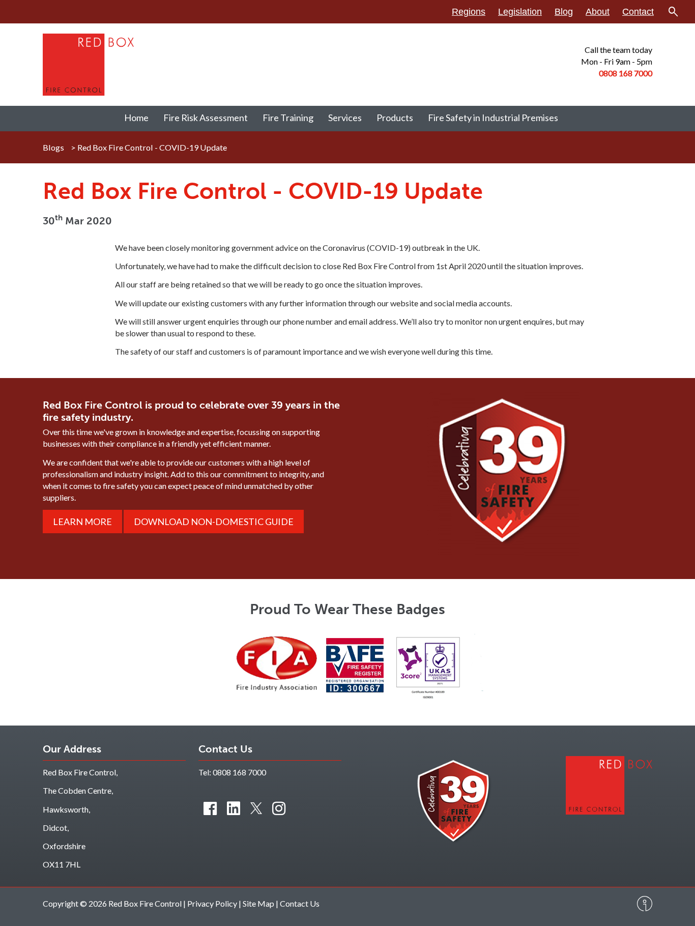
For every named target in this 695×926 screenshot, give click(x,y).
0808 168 (616, 73)
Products (395, 117)
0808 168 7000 (239, 772)
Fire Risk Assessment (205, 117)
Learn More (82, 521)
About (598, 12)
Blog (564, 12)
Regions (468, 12)
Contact (638, 12)
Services (345, 117)
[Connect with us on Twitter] (256, 808)
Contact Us (300, 903)
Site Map (258, 903)
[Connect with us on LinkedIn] (233, 808)
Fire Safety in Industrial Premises (493, 117)
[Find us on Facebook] (210, 808)
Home (136, 117)
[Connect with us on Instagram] (278, 808)
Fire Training (288, 117)
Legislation (520, 12)
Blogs (53, 147)
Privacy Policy (212, 903)
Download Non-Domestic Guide (214, 521)
